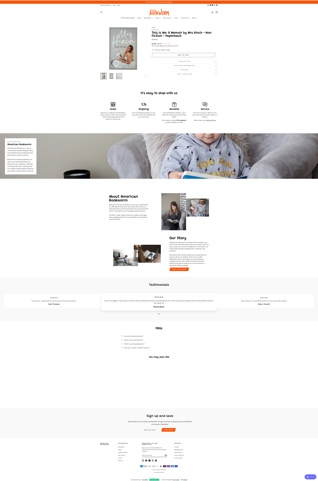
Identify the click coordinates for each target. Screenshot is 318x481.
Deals (119, 449)
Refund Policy (178, 452)
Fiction (157, 18)
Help (114, 5)
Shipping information (184, 65)
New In (140, 18)
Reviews (184, 69)
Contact (176, 447)
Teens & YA (184, 18)
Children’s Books (123, 452)
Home (153, 27)
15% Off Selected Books (128, 18)
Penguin (155, 30)
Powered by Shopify (159, 472)
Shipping (162, 46)
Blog (118, 5)
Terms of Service (179, 455)
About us (120, 460)
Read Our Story (179, 269)
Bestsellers (147, 18)
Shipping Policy (178, 449)
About (194, 18)
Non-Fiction (167, 18)
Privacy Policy (178, 458)
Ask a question (185, 74)
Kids (176, 18)
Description (185, 61)
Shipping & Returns (105, 5)
